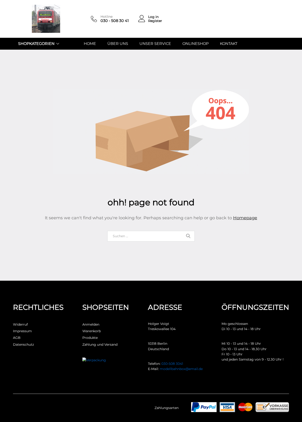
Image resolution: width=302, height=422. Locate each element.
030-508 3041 (172, 364)
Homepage (245, 217)
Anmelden (90, 324)
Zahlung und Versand (99, 344)
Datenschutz (23, 344)
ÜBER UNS (117, 44)
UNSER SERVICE (155, 44)
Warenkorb (91, 331)
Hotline (107, 17)
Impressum (22, 331)
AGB (17, 338)
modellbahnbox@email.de (181, 369)
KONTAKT (228, 44)
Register (155, 21)
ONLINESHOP (195, 44)
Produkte (90, 338)
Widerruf (20, 324)
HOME (90, 44)
